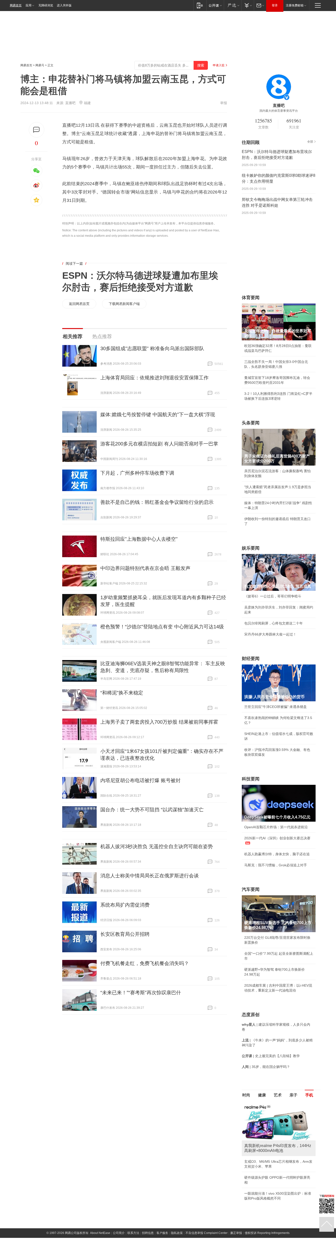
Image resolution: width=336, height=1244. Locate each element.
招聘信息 (148, 1233)
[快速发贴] (36, 130)
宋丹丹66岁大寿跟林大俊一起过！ (270, 634)
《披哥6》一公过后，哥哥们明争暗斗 (272, 596)
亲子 (293, 1095)
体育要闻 (251, 297)
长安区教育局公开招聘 (125, 934)
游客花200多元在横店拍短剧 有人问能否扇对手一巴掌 (159, 443)
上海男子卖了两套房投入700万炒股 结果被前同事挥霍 (159, 722)
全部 (310, 141)
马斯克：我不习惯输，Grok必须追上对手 (275, 865)
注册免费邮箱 (295, 5)
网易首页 (16, 5)
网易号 (39, 65)
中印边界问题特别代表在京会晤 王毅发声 (145, 568)
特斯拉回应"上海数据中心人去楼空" (139, 539)
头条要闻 (251, 422)
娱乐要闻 (251, 548)
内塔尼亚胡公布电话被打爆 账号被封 (140, 780)
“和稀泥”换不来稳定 (121, 692)
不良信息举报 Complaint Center (206, 1233)
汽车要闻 (251, 889)
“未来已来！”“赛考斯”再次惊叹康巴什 (140, 992)
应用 (28, 5)
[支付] (247, 5)
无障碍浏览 (45, 5)
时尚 (246, 1095)
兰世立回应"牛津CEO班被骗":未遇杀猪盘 (275, 707)
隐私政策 (177, 1233)
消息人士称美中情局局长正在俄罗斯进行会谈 (149, 875)
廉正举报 (236, 1233)
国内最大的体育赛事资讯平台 (279, 110)
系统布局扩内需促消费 (125, 905)
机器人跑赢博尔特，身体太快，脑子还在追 (277, 854)
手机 (309, 1095)
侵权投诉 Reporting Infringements (267, 1233)
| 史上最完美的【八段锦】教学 (271, 1056)
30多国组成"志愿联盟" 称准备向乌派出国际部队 (152, 348)
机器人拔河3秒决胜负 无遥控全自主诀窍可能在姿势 (156, 846)
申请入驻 (219, 65)
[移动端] (199, 5)
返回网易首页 (79, 304)
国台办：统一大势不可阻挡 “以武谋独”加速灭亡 (152, 809)
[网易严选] (232, 5)
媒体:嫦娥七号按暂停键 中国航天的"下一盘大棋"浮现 (157, 414)
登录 (275, 5)
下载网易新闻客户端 (124, 304)
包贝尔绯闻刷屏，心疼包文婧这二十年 (273, 623)
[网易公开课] (215, 5)
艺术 (278, 1095)
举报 (223, 103)
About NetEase (100, 1233)
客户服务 (162, 1233)
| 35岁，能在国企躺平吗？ (266, 1067)
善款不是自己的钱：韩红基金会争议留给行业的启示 (157, 502)
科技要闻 (251, 778)
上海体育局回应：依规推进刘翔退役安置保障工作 (154, 377)
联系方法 (133, 1233)
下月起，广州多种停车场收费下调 (137, 473)
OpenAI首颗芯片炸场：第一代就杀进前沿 (276, 827)
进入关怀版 (64, 5)
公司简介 (119, 1233)
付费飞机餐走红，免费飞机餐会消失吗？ (144, 963)
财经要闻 (251, 658)
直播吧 (70, 103)
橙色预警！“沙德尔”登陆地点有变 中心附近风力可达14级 (162, 626)
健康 (262, 1095)
